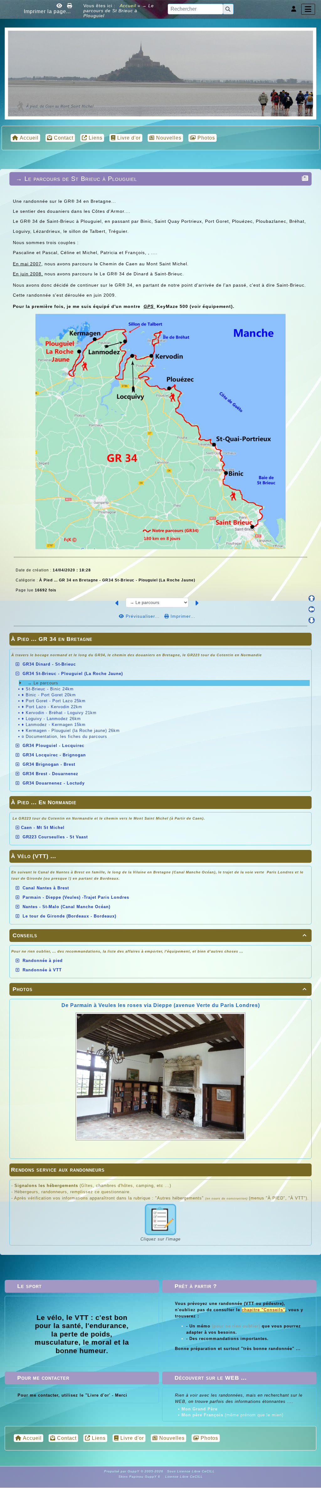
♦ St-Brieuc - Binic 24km (48, 689)
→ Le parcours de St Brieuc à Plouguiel (76, 178)
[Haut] (311, 598)
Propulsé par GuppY (122, 1471)
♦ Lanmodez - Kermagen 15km (54, 724)
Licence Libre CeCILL (183, 1476)
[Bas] (311, 620)
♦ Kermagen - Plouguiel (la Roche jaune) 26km (71, 730)
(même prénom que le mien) (232, 1415)
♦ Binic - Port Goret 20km (49, 695)
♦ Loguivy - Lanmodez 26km (51, 718)
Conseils (160, 935)
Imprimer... (182, 616)
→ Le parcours (42, 683)
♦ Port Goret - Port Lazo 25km (54, 700)
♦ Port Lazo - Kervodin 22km (52, 706)
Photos (160, 989)
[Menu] (308, 9)
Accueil (128, 5)
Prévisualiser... (142, 616)
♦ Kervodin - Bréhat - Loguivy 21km (59, 712)
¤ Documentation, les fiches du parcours (64, 736)
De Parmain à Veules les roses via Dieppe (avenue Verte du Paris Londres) (160, 1005)
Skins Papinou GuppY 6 (140, 1476)
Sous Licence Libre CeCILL (191, 1471)
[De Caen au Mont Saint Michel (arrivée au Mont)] (160, 73)
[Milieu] (311, 609)
